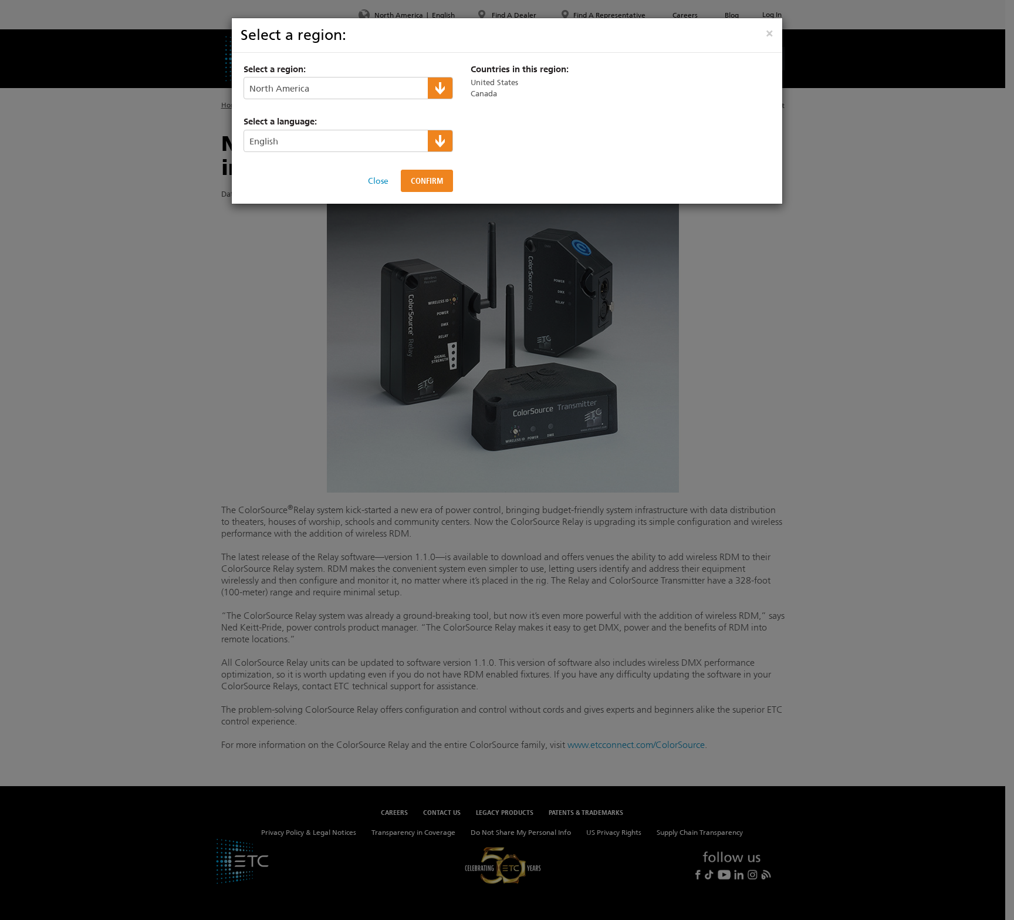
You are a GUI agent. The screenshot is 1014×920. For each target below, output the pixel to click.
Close (378, 181)
